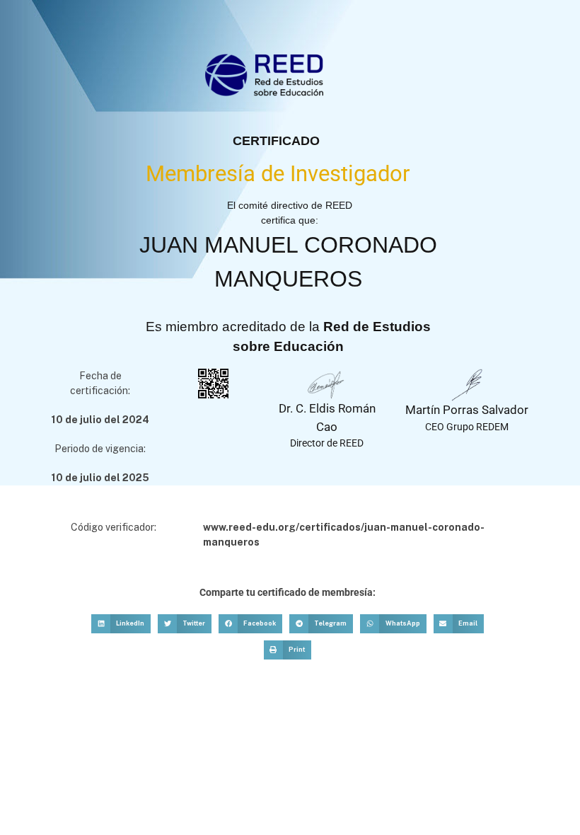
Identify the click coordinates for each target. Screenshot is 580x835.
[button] (121, 623)
